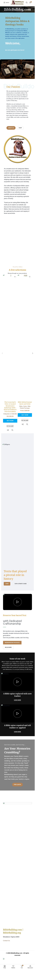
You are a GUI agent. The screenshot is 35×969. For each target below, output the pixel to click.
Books (25, 406)
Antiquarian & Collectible (10, 414)
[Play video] (17, 69)
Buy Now (10, 420)
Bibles (21, 406)
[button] (2, 353)
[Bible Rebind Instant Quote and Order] (25, 337)
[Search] (26, 2)
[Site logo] (17, 2)
